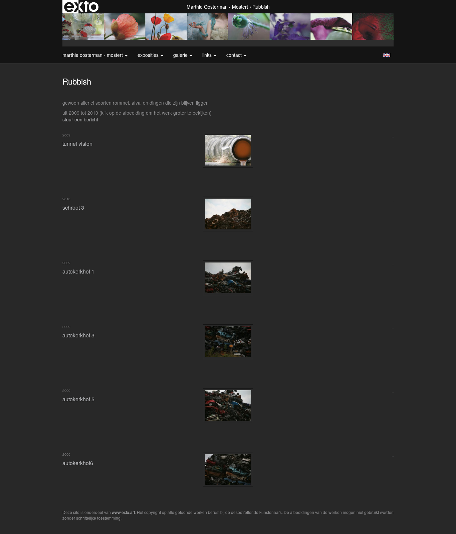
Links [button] (207, 54)
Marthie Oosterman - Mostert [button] (93, 54)
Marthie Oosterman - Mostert (217, 6)
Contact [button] (234, 54)
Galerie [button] (181, 54)
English (387, 55)
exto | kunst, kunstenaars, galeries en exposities (81, 6)
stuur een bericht (80, 119)
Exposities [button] (149, 54)
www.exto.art (123, 512)
